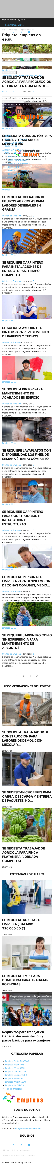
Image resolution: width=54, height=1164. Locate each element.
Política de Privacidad (13, 1155)
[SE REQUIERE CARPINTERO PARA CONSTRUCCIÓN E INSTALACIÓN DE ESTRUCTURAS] (27, 490)
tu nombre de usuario (12, 60)
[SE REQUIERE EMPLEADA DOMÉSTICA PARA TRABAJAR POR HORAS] (27, 953)
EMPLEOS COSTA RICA (16, 139)
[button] (6, 128)
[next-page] (37, 676)
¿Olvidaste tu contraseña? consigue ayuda (22, 75)
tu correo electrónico (12, 98)
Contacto (31, 1155)
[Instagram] (13, 32)
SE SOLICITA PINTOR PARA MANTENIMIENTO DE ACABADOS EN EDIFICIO (22, 393)
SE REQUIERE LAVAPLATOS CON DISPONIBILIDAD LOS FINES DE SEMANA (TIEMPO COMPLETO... (27, 455)
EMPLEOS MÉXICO (17, 174)
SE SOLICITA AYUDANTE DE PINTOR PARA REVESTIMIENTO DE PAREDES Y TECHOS (25, 332)
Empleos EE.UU (9, 255)
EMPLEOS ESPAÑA (14, 143)
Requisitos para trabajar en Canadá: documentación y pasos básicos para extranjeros (26, 1036)
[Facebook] (6, 32)
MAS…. (8, 153)
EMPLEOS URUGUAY (18, 160)
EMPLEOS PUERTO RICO (20, 177)
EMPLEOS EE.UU (13, 146)
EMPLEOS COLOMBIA (18, 170)
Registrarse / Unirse (14, 25)
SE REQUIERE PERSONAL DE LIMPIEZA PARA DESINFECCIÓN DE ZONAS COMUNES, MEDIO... (26, 581)
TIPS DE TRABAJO (17, 180)
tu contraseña (8, 69)
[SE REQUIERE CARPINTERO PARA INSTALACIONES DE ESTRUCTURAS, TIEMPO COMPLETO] (27, 241)
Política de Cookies (21, 1150)
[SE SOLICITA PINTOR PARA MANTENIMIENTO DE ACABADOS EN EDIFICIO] (27, 368)
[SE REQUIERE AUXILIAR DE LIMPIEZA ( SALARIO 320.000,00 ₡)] (27, 897)
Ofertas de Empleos (11, 215)
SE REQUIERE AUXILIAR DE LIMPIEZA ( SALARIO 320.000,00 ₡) (22, 924)
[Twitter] (21, 32)
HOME (8, 136)
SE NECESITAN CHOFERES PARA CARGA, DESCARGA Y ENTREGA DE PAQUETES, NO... (27, 796)
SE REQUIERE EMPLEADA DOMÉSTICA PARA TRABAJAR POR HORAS (25, 980)
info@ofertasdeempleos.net (28, 1128)
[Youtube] (29, 32)
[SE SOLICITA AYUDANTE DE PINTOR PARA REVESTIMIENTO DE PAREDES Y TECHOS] (27, 307)
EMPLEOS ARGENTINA (19, 163)
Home (6, 1150)
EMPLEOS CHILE (16, 167)
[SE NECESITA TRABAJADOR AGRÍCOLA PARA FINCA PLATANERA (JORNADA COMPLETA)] (27, 825)
